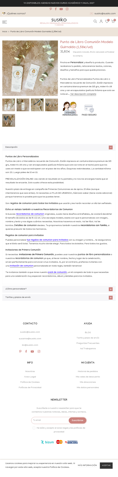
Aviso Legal (30, 377)
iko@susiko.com (30, 345)
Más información (87, 465)
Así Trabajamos (88, 349)
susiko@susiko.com (30, 332)
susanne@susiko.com (30, 339)
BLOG (88, 333)
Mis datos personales (88, 388)
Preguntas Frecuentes (88, 343)
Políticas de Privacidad (30, 388)
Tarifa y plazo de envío (88, 338)
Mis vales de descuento (88, 377)
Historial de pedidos (88, 372)
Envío (93, 52)
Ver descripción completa (83, 94)
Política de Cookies (30, 382)
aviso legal (62, 428)
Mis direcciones (88, 382)
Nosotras (30, 372)
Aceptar (106, 466)
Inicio (4, 32)
